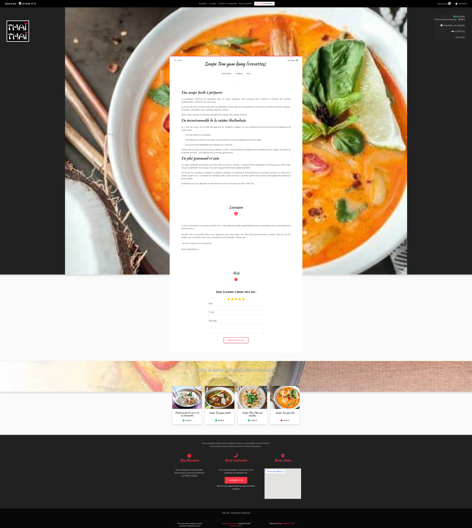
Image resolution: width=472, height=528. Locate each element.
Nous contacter (245, 3)
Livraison (239, 73)
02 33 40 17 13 (29, 3)
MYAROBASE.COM (288, 523)
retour (179, 60)
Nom (211, 303)
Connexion (462, 3)
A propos (203, 3)
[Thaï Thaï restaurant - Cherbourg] (18, 26)
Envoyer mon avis (236, 340)
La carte (212, 3)
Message (213, 320)
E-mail (211, 312)
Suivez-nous (442, 3)
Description (226, 73)
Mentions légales (236, 526)
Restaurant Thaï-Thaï (229, 523)
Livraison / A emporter (227, 3)
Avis (248, 73)
